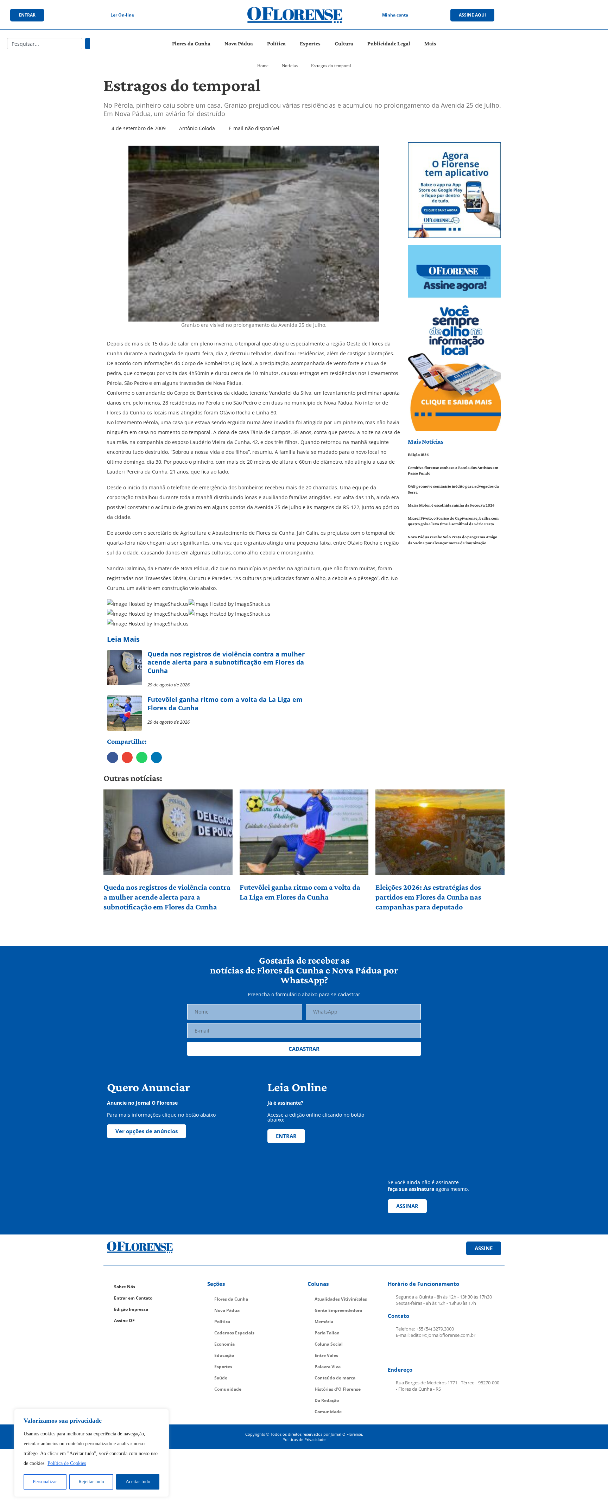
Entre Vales (326, 1355)
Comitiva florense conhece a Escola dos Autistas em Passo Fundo (453, 470)
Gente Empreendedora (338, 1310)
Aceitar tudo (138, 1481)
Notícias (290, 65)
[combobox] (44, 43)
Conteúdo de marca (335, 1378)
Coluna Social (329, 1344)
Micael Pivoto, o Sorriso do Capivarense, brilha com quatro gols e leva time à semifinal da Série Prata (453, 521)
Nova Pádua (238, 43)
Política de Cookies (67, 1463)
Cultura (344, 43)
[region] (91, 1453)
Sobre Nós (124, 1287)
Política (276, 43)
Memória (324, 1322)
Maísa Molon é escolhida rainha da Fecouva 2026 (451, 505)
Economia (224, 1344)
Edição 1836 (418, 454)
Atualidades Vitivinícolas (341, 1299)
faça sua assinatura (411, 1189)
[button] (112, 757)
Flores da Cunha (191, 43)
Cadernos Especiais (234, 1333)
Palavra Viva (328, 1367)
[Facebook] (534, 15)
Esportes (310, 43)
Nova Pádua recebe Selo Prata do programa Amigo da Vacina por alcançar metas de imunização (452, 539)
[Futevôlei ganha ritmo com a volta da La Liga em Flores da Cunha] (304, 832)
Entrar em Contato (133, 1298)
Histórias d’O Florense (338, 1389)
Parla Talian (327, 1333)
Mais (430, 43)
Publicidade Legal (388, 43)
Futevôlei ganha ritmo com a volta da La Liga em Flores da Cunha (300, 892)
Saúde (220, 1378)
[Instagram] (549, 15)
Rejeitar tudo (91, 1481)
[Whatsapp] (578, 15)
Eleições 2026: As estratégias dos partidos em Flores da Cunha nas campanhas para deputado (428, 897)
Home (262, 65)
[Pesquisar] (87, 43)
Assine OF (124, 1320)
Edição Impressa (131, 1309)
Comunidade (227, 1389)
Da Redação (327, 1400)
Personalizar (45, 1481)
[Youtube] (563, 15)
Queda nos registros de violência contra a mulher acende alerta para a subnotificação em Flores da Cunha (166, 897)
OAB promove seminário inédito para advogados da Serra (453, 489)
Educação (224, 1355)
